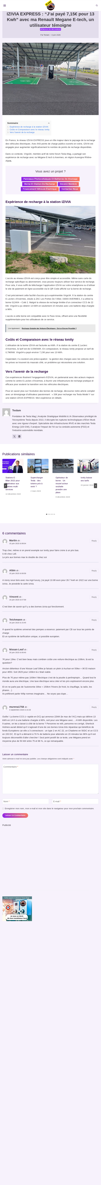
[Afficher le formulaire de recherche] (97, 5)
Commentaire (10, 767)
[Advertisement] (17, 856)
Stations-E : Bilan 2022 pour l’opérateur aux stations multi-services (13, 484)
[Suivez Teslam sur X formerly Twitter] (14, 436)
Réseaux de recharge (50, 29)
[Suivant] (95, 485)
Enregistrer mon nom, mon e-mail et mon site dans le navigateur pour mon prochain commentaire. (49, 808)
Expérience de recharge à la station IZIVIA (29, 127)
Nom (6, 801)
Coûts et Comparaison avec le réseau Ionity (30, 129)
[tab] (46, 514)
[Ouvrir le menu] (4, 6)
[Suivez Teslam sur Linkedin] (19, 436)
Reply (94, 541)
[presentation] (12, 466)
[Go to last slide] (5, 485)
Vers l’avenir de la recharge (22, 132)
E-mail (57, 801)
